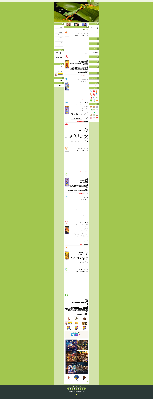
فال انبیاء (96, 45)
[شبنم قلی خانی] (68, 24)
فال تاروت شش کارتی (60, 37)
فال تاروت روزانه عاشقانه (59, 44)
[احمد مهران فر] (84, 24)
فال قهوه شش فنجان (95, 54)
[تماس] (76, 389)
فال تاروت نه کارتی (60, 39)
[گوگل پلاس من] (72, 389)
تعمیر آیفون (61, 59)
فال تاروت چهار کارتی (60, 34)
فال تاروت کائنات (60, 29)
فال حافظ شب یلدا (60, 69)
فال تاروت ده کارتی (60, 40)
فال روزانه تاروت (63, 9)
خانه (98, 1)
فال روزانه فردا (60, 85)
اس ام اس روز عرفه (95, 25)
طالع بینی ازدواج (95, 64)
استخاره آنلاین (85, 1)
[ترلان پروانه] (76, 24)
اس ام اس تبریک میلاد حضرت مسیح (94, 28)
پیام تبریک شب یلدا (60, 71)
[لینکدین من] (68, 389)
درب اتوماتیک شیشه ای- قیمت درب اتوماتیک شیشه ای (59, 58)
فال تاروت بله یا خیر (60, 45)
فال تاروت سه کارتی (60, 32)
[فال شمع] (71, 356)
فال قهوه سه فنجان (95, 52)
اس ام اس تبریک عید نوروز (94, 30)
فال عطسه (61, 80)
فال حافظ (95, 1)
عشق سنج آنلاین (95, 80)
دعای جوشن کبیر (95, 69)
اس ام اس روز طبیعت (95, 34)
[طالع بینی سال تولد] (94, 113)
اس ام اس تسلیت (95, 35)
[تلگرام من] (83, 389)
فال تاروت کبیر (60, 27)
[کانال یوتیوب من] (70, 389)
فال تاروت (92, 1)
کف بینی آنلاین (95, 59)
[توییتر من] (74, 389)
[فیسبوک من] (80, 389)
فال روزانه (89, 1)
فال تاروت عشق (60, 42)
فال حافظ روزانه (60, 68)
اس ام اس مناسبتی (80, 1)
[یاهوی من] (85, 389)
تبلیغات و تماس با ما (75, 1)
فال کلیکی (96, 75)
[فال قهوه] (82, 356)
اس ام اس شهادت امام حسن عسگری (95, 32)
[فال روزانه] (71, 345)
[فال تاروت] (82, 345)
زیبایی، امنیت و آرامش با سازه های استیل (59, 55)
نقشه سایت (74, 393)
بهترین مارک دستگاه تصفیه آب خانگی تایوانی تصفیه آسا (59, 53)
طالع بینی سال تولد (95, 120)
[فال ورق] (71, 368)
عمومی (84, 382)
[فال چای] (82, 368)
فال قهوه (96, 50)
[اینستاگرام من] (78, 389)
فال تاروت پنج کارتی (60, 35)
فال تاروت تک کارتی (60, 30)
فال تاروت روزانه (60, 25)
